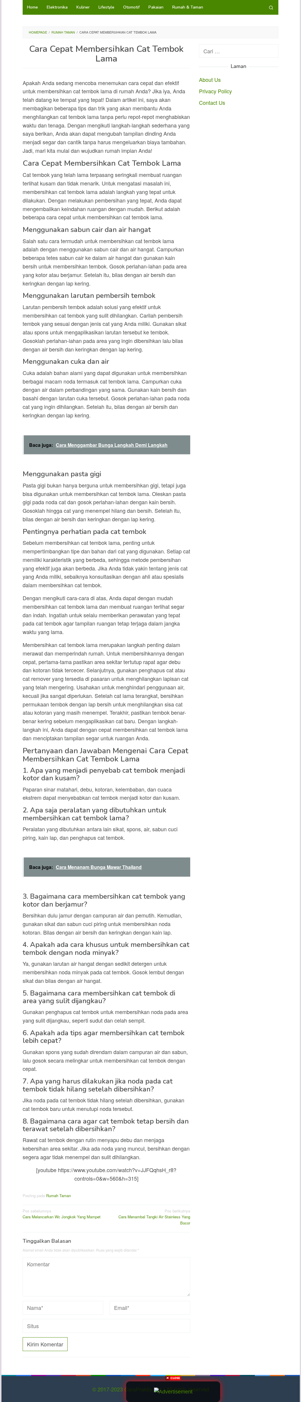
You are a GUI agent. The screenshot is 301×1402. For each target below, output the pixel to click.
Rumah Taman (58, 1195)
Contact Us (212, 102)
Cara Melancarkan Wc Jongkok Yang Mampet (62, 1214)
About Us (210, 79)
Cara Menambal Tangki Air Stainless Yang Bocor (154, 1217)
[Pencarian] (271, 7)
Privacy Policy (215, 91)
